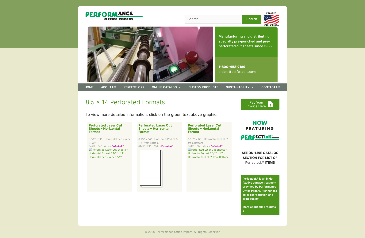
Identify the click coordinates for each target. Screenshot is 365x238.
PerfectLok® (134, 87)
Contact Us (270, 87)
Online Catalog (164, 87)
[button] (260, 104)
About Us (108, 87)
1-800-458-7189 (232, 67)
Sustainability (238, 87)
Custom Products (203, 87)
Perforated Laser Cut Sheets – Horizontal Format (105, 128)
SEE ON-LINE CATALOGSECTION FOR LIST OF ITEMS (260, 157)
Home (89, 87)
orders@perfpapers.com (237, 72)
